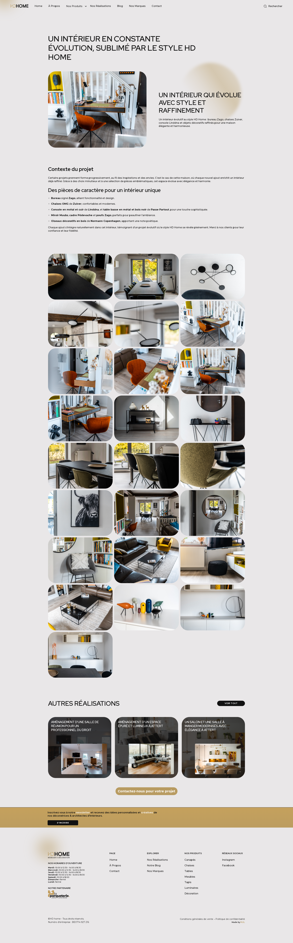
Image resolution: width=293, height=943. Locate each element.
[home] (19, 6)
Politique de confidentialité (230, 919)
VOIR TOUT (231, 703)
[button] (78, 6)
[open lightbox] (80, 276)
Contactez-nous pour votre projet (146, 791)
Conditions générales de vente (196, 919)
